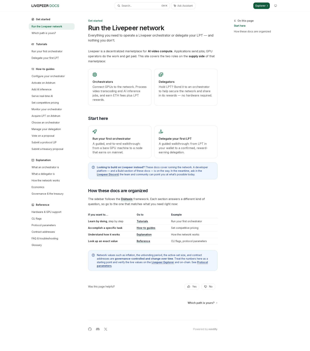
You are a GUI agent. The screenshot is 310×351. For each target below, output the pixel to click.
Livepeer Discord (108, 174)
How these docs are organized (252, 31)
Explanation (144, 234)
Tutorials (142, 221)
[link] (119, 87)
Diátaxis (127, 199)
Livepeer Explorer (163, 262)
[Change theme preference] (275, 6)
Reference (143, 241)
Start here (240, 25)
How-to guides (146, 227)
